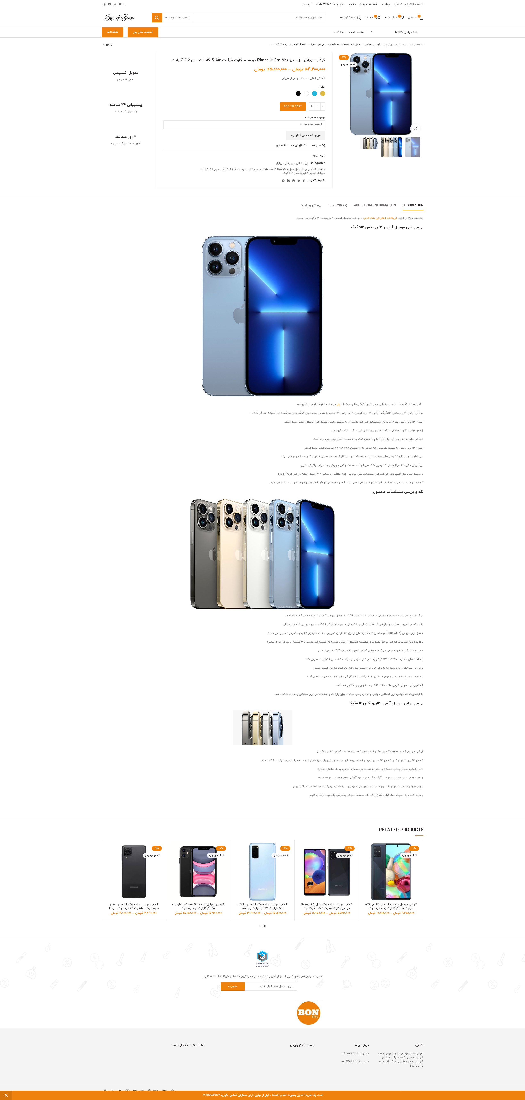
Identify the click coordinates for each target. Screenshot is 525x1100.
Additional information (375, 205)
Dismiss (6, 1095)
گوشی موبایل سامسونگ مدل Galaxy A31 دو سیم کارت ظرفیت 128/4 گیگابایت (326, 906)
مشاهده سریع (365, 868)
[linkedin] (288, 180)
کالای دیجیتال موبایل (401, 45)
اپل (385, 45)
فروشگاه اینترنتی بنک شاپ (380, 218)
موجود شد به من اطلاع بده (305, 135)
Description (413, 205)
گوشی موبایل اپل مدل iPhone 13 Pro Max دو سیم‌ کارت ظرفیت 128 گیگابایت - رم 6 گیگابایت (258, 170)
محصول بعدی (104, 45)
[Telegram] (283, 180)
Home (419, 45)
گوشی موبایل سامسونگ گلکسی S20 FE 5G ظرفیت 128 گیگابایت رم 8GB (262, 906)
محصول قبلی (112, 45)
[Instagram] (115, 4)
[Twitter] (120, 4)
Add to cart (293, 106)
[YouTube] (110, 4)
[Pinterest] (104, 4)
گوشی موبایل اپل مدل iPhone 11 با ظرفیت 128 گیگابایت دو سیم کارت (198, 906)
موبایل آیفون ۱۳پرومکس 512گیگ (304, 173)
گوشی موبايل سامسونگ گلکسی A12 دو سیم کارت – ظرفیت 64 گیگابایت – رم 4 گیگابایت (134, 908)
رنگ (322, 87)
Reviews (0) (338, 205)
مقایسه (316, 145)
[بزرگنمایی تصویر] (415, 129)
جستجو (157, 17)
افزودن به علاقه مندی (289, 145)
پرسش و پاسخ (311, 205)
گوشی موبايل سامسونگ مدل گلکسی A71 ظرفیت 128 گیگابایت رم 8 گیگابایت (391, 906)
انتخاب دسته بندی (179, 17)
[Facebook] (125, 4)
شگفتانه (112, 32)
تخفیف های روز (143, 32)
